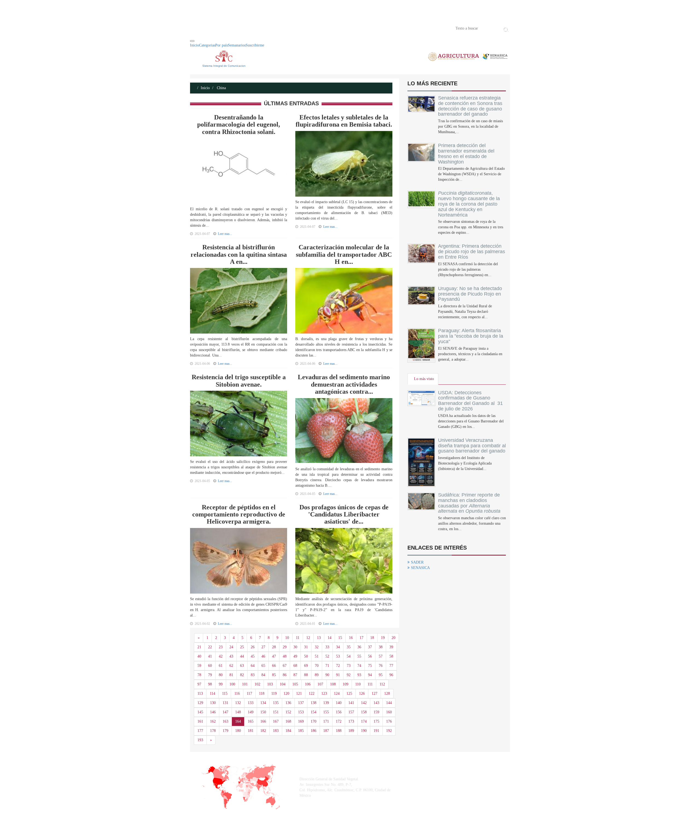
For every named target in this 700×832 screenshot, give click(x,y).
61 (221, 666)
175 (376, 721)
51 (317, 656)
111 (370, 684)
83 (253, 675)
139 (326, 703)
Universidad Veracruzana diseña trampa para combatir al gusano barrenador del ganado (472, 445)
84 (263, 675)
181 (250, 731)
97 (199, 684)
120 (286, 693)
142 (364, 703)
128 (387, 693)
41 (210, 656)
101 (245, 684)
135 (276, 703)
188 (339, 731)
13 (319, 638)
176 (389, 721)
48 (285, 656)
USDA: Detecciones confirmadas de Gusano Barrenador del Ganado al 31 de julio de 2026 (470, 400)
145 (200, 712)
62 (231, 666)
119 (274, 693)
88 (306, 675)
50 (306, 656)
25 (242, 647)
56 (370, 656)
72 (338, 666)
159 (376, 712)
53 (338, 656)
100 (232, 684)
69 (306, 666)
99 (221, 684)
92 (349, 675)
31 (306, 647)
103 (270, 684)
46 (263, 656)
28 (274, 647)
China (221, 88)
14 (329, 638)
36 (359, 647)
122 (311, 693)
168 (288, 721)
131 (225, 703)
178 (213, 731)
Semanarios (237, 45)
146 (213, 712)
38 (381, 647)
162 (213, 721)
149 (250, 712)
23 (221, 647)
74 (359, 666)
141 (351, 703)
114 (212, 693)
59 (199, 666)
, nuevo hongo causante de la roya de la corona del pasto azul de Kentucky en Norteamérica (469, 203)
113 (200, 693)
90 (327, 675)
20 (393, 638)
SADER (417, 562)
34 (338, 647)
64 (253, 666)
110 (358, 684)
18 (372, 638)
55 (359, 656)
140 (339, 703)
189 (351, 731)
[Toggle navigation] (192, 41)
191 (376, 731)
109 (345, 684)
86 (285, 675)
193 (200, 740)
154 (313, 712)
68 (295, 666)
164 (238, 721)
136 (288, 703)
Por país (221, 45)
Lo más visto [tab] (424, 379)
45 (253, 656)
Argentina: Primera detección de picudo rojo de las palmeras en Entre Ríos (471, 251)
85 (274, 675)
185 (301, 731)
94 (370, 675)
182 (263, 731)
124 (337, 693)
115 (225, 693)
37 (370, 647)
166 (263, 721)
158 (364, 712)
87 (295, 675)
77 (391, 666)
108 (333, 684)
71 (327, 666)
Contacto (247, 28)
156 (339, 712)
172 (339, 721)
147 (225, 712)
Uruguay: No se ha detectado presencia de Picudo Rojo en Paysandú (470, 294)
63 (242, 666)
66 (274, 666)
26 (253, 647)
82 (242, 675)
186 (313, 731)
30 (295, 647)
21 (199, 647)
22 (210, 647)
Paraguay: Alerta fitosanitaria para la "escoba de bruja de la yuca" (470, 336)
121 (299, 693)
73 (349, 666)
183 (276, 731)
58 (391, 656)
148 (238, 712)
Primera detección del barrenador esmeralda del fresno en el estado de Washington (466, 153)
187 (326, 731)
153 (301, 712)
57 (381, 656)
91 (338, 675)
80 (221, 675)
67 (285, 666)
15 (340, 638)
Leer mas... (225, 234)
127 (374, 693)
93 (359, 675)
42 (221, 656)
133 (250, 703)
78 (199, 675)
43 (231, 656)
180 (238, 731)
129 (200, 703)
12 (308, 638)
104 (282, 684)
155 (326, 712)
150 (263, 712)
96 (391, 675)
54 (349, 656)
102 (257, 684)
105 (295, 684)
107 (320, 684)
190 (364, 731)
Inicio (198, 28)
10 (287, 638)
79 (210, 675)
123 (324, 693)
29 (285, 647)
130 (213, 703)
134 (263, 703)
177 (200, 731)
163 (225, 721)
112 (382, 684)
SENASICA (420, 568)
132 (238, 703)
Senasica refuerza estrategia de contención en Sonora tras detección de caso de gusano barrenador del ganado (470, 106)
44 (242, 656)
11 (297, 638)
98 (210, 684)
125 (349, 693)
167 (276, 721)
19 (383, 638)
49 (295, 656)
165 (250, 721)
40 (199, 656)
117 (249, 693)
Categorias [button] (207, 45)
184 (288, 731)
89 (317, 675)
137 (301, 703)
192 (389, 731)
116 (237, 693)
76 (381, 666)
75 (370, 666)
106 (308, 684)
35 (349, 647)
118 (261, 693)
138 (313, 703)
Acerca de (220, 28)
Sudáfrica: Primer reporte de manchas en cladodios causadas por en (469, 503)
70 (317, 666)
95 (381, 675)
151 (276, 712)
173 (351, 721)
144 (389, 703)
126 (362, 693)
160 (389, 712)
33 (327, 647)
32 (317, 647)
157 (351, 712)
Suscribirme (255, 45)
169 (301, 721)
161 (200, 721)
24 (231, 647)
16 (351, 638)
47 (274, 656)
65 (263, 666)
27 (263, 647)
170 (313, 721)
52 (327, 656)
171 (326, 721)
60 (210, 666)
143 (376, 703)
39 (391, 647)
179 (225, 731)
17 (361, 638)
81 (231, 675)
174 (364, 721)
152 (288, 712)
